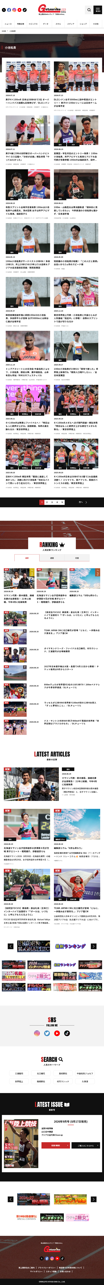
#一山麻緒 (65, 795)
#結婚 (63, 268)
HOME (4, 31)
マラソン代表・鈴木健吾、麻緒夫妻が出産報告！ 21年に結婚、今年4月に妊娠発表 (19, 598)
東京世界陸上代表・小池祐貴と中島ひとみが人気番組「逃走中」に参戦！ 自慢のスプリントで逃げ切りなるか (76, 318)
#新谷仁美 (16, 326)
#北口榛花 (57, 924)
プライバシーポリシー (47, 1268)
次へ (81, 502)
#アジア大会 (64, 924)
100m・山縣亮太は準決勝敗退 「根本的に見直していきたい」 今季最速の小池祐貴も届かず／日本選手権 (76, 210)
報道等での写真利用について (70, 1268)
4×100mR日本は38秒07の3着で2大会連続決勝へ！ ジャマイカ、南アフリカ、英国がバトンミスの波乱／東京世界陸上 (76, 480)
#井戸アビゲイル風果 (42, 218)
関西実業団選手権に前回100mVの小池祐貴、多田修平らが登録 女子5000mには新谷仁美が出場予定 (27, 318)
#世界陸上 (16, 433)
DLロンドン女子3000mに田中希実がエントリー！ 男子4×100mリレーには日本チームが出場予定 (75, 103)
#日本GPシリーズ (78, 164)
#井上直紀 (23, 272)
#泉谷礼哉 (17, 927)
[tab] (27, 557)
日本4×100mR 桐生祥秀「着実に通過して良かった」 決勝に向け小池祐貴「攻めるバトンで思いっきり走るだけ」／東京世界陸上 (27, 480)
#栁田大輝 (24, 379)
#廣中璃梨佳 (16, 379)
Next (94, 946)
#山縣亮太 (73, 218)
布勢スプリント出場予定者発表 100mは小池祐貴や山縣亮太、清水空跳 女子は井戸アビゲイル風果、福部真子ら (27, 210)
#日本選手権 (57, 218)
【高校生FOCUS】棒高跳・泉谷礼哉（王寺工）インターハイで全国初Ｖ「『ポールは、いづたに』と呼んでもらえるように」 (71, 615)
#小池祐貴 (22, 107)
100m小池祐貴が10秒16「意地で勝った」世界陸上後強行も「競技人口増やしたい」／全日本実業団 (76, 372)
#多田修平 (37, 107)
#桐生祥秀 (29, 107)
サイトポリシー (36, 1272)
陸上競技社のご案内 (27, 1268)
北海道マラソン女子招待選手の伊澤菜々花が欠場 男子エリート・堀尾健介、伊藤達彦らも (52, 598)
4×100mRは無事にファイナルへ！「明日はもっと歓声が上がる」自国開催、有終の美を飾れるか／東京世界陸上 (27, 426)
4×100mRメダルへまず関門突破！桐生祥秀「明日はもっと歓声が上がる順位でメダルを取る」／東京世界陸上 (76, 426)
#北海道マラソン (9, 864)
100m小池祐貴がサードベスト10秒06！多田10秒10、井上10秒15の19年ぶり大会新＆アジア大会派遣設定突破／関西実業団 (28, 264)
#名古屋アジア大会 (75, 924)
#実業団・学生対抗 (66, 164)
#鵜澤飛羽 (38, 433)
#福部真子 (88, 164)
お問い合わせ (65, 1272)
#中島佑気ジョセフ (41, 379)
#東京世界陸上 (87, 433)
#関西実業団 (31, 272)
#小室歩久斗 (44, 107)
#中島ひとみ (64, 326)
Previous (10, 946)
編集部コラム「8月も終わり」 (84, 595)
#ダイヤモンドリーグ (12, 107)
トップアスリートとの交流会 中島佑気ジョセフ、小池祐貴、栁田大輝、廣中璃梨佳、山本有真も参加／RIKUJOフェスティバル (27, 372)
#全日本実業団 (65, 379)
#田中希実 (78, 110)
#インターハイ (8, 927)
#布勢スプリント (18, 218)
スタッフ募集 (51, 1272)
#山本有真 (32, 379)
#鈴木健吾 (72, 795)
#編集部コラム (58, 860)
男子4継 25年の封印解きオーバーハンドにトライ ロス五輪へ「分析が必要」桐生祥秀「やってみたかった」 (27, 156)
